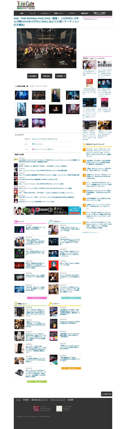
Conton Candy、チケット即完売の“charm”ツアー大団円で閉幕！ (35, 276)
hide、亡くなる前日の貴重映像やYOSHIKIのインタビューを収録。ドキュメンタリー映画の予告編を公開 (49, 175)
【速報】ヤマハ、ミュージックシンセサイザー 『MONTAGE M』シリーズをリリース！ (98, 206)
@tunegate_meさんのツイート (90, 232)
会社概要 (70, 400)
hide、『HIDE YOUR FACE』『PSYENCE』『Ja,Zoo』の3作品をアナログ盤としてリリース (46, 193)
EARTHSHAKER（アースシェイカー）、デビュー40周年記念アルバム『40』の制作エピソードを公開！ (70, 242)
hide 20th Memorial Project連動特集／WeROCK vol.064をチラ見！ (38, 179)
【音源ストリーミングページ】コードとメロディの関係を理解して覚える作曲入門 (69, 347)
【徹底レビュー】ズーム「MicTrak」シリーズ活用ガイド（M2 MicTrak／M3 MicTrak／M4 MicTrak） (35, 324)
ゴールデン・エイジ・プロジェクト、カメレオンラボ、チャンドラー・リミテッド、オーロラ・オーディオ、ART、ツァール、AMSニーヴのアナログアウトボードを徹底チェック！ (98, 152)
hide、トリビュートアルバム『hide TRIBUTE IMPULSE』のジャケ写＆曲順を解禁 (43, 170)
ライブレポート (38, 144)
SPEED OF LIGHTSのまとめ (49, 139)
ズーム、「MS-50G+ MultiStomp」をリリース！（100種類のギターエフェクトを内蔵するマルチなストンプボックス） (98, 184)
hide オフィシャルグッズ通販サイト (44, 149)
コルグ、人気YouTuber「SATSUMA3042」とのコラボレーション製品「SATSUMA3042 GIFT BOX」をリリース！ (35, 242)
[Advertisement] (76, 4)
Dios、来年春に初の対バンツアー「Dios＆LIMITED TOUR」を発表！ (35, 253)
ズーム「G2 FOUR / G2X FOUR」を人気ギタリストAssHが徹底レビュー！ (70, 277)
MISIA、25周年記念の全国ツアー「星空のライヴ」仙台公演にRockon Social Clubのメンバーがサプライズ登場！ (36, 266)
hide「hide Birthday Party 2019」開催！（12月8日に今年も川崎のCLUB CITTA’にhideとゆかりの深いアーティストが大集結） (47, 21)
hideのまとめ (36, 139)
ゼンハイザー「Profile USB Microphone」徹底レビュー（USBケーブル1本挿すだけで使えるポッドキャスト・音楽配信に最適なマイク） (36, 349)
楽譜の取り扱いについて (40, 400)
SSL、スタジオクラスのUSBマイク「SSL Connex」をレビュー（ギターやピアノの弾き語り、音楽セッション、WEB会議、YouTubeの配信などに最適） (36, 373)
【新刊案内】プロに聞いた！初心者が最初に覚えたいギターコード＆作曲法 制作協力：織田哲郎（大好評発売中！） (70, 312)
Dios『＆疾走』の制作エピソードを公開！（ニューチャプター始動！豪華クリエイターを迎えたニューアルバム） (69, 254)
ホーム (18, 400)
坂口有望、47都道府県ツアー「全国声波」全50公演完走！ (35, 228)
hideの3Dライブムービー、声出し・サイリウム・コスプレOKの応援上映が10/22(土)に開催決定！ (47, 197)
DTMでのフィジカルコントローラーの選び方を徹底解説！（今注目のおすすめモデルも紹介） (98, 192)
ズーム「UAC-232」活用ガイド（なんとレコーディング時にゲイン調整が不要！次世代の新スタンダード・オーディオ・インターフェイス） (35, 313)
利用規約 (26, 400)
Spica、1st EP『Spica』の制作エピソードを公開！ (70, 264)
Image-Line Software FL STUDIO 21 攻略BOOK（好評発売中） (70, 322)
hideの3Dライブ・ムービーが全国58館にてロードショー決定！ (37, 201)
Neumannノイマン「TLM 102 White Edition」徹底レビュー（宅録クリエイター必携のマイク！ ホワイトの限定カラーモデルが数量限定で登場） (36, 337)
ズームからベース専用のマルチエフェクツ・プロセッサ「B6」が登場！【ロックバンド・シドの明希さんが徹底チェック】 (69, 289)
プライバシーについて (57, 400)
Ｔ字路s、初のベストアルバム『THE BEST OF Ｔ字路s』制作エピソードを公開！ (70, 229)
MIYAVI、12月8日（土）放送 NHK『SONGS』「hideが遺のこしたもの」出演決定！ (43, 166)
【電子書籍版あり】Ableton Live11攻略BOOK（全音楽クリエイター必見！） (70, 359)
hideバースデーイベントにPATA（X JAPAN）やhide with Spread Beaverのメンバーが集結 (45, 188)
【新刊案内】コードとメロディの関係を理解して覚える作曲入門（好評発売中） (69, 335)
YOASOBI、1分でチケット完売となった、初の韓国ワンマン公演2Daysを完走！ (35, 288)
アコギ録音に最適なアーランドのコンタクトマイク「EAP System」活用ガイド (36, 360)
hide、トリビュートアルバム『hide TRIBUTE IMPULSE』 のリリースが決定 (41, 184)
